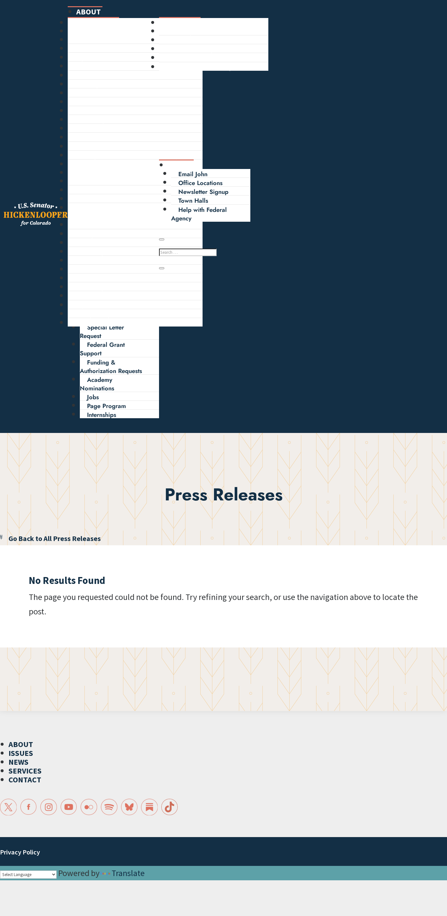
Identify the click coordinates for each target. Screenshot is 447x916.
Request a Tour (102, 243)
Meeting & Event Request (116, 252)
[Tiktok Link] (169, 807)
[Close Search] (161, 268)
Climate (92, 49)
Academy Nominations (97, 384)
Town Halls (193, 200)
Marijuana (95, 164)
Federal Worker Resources (118, 260)
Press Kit (94, 208)
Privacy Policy (20, 852)
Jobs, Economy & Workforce (121, 57)
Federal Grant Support (102, 349)
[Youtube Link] (69, 807)
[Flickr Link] (88, 807)
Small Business (102, 66)
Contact (184, 165)
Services (84, 216)
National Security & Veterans (121, 93)
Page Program (106, 406)
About (88, 11)
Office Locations (200, 182)
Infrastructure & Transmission (121, 146)
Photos (91, 190)
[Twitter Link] (8, 807)
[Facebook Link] (28, 807)
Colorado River (103, 128)
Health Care (98, 40)
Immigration (98, 84)
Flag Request (99, 234)
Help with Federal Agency (117, 225)
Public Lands (99, 75)
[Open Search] (161, 239)
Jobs (93, 397)
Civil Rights (97, 120)
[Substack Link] (149, 807)
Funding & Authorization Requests (111, 366)
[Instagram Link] (48, 807)
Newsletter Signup (203, 191)
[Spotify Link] (109, 807)
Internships (101, 414)
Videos (91, 199)
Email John (192, 174)
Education (95, 102)
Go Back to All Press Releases (55, 538)
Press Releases (102, 181)
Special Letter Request (102, 331)
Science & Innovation (110, 111)
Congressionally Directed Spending (130, 155)
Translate (128, 873)
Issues (80, 31)
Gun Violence (100, 137)
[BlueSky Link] (129, 807)
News (78, 172)
